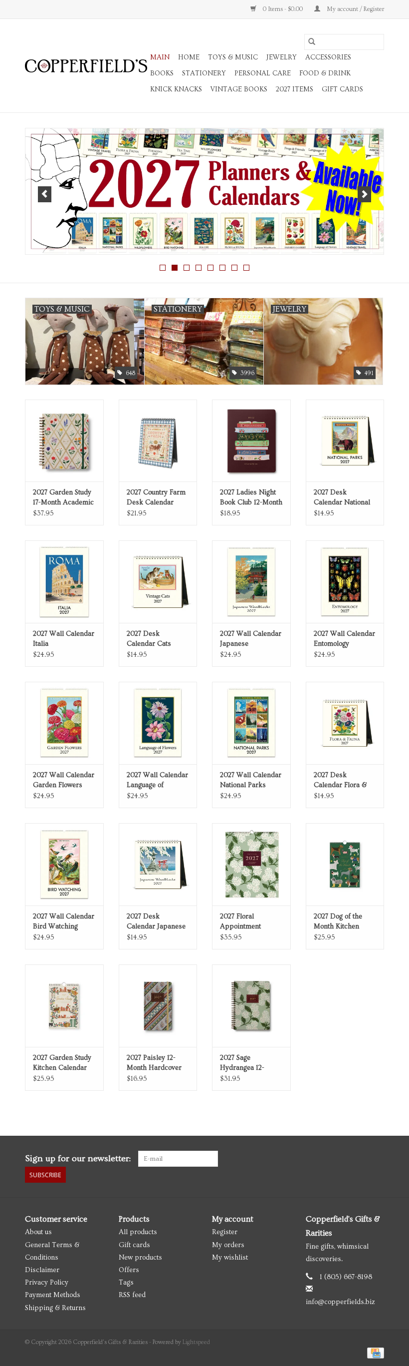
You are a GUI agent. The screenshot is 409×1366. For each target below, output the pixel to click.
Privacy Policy (46, 1283)
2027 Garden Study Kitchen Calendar (62, 1063)
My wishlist (230, 1258)
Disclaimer (42, 1270)
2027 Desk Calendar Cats (149, 639)
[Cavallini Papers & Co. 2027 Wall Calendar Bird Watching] (64, 864)
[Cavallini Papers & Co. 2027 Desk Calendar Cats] (158, 581)
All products (138, 1232)
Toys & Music (233, 57)
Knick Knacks (176, 89)
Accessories (328, 57)
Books (162, 73)
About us (38, 1232)
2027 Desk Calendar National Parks (342, 497)
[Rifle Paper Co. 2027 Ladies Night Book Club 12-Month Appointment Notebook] (251, 441)
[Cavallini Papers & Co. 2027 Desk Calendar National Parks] (345, 441)
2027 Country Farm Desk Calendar (156, 497)
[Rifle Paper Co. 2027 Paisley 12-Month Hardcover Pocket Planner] (158, 1005)
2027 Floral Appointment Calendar (240, 921)
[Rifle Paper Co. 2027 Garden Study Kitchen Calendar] (64, 1005)
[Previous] (44, 194)
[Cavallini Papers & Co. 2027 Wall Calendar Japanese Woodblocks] (251, 581)
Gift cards (342, 89)
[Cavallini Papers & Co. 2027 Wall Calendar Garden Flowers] (64, 723)
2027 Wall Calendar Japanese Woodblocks (250, 639)
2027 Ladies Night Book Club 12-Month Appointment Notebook (251, 497)
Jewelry (281, 57)
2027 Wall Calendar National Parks (250, 780)
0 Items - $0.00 (282, 9)
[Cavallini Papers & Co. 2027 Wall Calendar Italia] (64, 581)
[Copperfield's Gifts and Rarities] (86, 65)
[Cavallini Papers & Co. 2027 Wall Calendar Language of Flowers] (158, 723)
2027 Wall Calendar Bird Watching (63, 921)
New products (140, 1258)
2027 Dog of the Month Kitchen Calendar (338, 921)
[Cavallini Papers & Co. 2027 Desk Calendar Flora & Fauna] (345, 723)
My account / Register (354, 9)
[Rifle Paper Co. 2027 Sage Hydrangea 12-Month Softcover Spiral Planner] (251, 1005)
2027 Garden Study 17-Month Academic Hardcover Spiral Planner (63, 497)
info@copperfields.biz (340, 1302)
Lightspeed (196, 1342)
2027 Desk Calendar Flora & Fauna (340, 780)
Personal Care (262, 73)
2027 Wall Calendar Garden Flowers (63, 780)
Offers (129, 1270)
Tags (126, 1283)
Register (224, 1232)
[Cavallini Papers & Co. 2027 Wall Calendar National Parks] (251, 723)
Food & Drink (325, 73)
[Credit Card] (374, 1352)
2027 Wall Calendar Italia (63, 639)
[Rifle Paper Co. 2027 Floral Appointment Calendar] (251, 864)
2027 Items (294, 89)
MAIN (160, 57)
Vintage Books (238, 89)
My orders (228, 1245)
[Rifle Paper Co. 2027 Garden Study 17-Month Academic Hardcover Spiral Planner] (64, 441)
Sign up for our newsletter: (78, 1158)
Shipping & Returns (55, 1308)
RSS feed (132, 1295)
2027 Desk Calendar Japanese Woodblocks (156, 921)
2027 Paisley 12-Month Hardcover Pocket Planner (154, 1063)
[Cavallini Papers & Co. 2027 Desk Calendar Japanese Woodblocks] (158, 864)
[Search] (311, 42)
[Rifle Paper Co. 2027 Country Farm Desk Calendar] (158, 441)
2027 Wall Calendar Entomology (344, 639)
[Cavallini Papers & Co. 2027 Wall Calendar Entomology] (345, 581)
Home (189, 57)
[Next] (364, 194)
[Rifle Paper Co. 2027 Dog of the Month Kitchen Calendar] (345, 864)
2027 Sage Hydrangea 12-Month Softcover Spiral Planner (245, 1063)
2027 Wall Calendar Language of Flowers (157, 780)
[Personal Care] (205, 191)
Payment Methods (52, 1295)
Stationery (204, 73)
